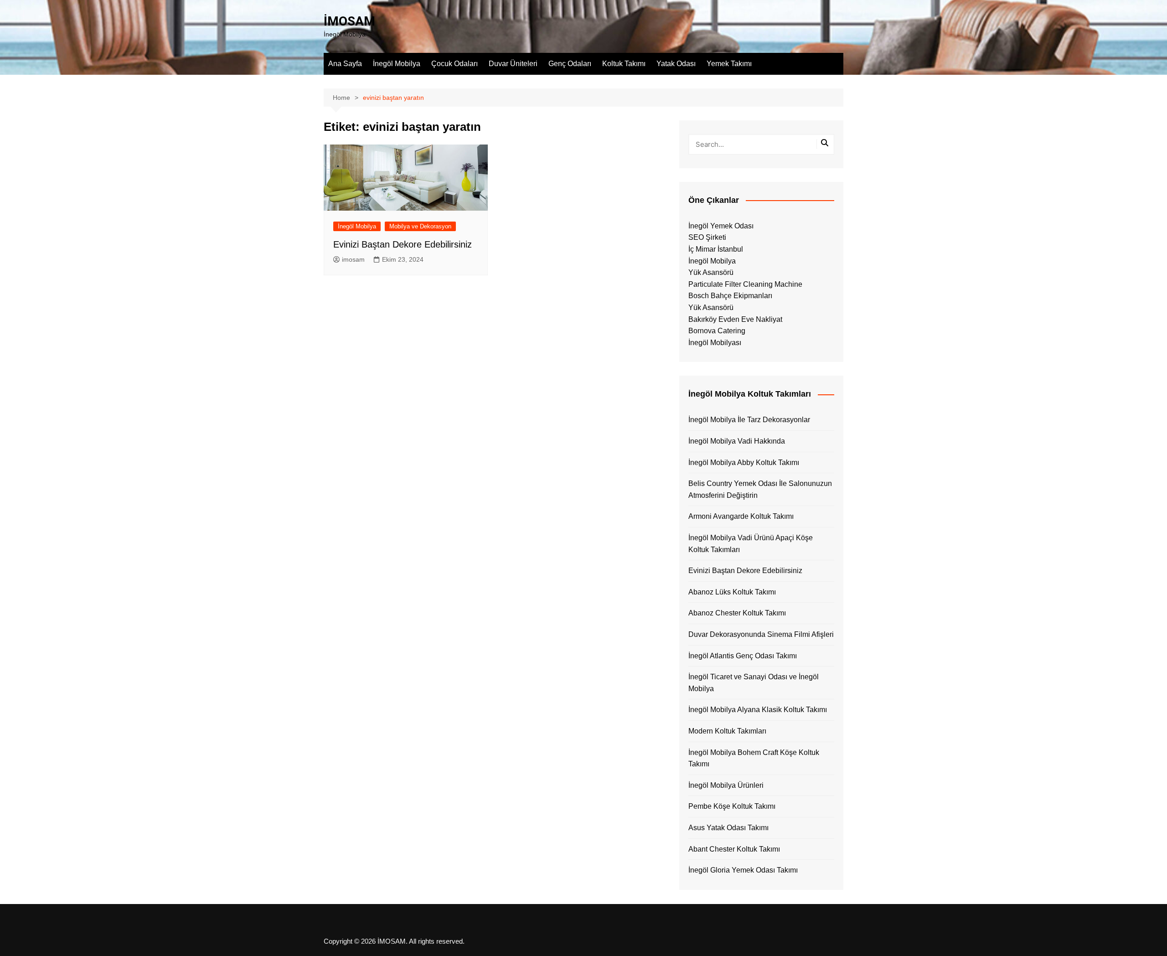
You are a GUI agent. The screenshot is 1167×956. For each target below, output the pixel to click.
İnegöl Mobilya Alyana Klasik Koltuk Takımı (757, 709)
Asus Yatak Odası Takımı (728, 828)
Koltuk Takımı (623, 63)
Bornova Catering (716, 331)
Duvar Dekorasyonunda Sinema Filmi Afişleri (761, 634)
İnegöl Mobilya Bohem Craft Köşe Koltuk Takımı (753, 758)
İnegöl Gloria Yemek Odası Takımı (743, 870)
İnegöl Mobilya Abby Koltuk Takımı (743, 462)
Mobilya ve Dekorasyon (420, 226)
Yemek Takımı (729, 63)
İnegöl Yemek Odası (721, 226)
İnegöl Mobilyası (714, 342)
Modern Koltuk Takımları (727, 731)
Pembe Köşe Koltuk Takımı (731, 806)
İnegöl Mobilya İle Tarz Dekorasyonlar (749, 420)
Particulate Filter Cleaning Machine (745, 284)
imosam (353, 259)
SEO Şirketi (707, 237)
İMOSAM (349, 21)
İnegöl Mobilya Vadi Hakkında (736, 441)
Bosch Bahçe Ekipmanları (730, 296)
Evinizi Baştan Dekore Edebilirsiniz (402, 244)
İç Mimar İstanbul (715, 249)
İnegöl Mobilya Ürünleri (726, 785)
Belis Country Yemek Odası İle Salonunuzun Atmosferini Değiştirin (760, 489)
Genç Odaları (569, 63)
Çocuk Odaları (454, 63)
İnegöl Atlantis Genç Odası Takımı (742, 656)
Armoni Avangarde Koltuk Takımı (741, 516)
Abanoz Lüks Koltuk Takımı (732, 592)
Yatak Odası (676, 63)
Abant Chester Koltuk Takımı (734, 849)
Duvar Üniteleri (513, 63)
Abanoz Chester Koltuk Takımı (737, 613)
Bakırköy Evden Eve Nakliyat (735, 319)
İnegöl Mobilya (396, 63)
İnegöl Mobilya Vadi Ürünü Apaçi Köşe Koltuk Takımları (750, 543)
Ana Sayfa (345, 63)
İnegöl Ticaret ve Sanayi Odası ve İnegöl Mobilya (753, 682)
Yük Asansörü (710, 272)
